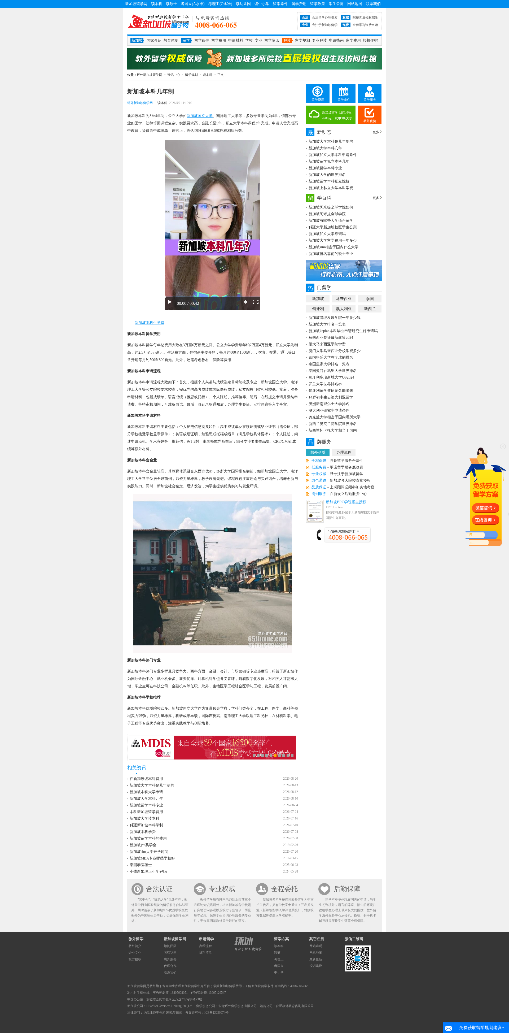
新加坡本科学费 (143, 832)
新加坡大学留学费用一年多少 (333, 240)
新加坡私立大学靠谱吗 (327, 234)
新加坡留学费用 (231, 986)
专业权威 (222, 888)
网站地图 (354, 4)
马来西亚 (344, 299)
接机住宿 (370, 40)
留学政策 (317, 4)
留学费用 (299, 4)
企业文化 (135, 952)
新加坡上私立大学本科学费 (331, 188)
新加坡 (318, 299)
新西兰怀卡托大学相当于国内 (333, 430)
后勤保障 (347, 888)
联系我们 (373, 4)
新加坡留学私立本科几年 (329, 161)
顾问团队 (170, 946)
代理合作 (170, 966)
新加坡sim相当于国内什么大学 (333, 247)
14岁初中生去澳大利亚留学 (331, 397)
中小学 (279, 972)
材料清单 (205, 952)
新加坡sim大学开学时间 (149, 852)
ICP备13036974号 (216, 1012)
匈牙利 (318, 309)
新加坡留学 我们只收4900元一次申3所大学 (337, 115)
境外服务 (170, 959)
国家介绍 (154, 40)
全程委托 (284, 888)
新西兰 (370, 309)
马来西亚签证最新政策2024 (331, 338)
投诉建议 (315, 966)
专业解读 (319, 40)
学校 (249, 40)
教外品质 (317, 452)
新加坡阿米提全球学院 (327, 214)
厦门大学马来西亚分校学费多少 (335, 351)
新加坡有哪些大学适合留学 (331, 221)
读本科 (156, 4)
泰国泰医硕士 (141, 865)
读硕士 (171, 4)
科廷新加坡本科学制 (146, 825)
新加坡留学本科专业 (146, 805)
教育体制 (171, 40)
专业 (258, 40)
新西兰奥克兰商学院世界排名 (333, 424)
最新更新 (315, 959)
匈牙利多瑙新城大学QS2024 (331, 377)
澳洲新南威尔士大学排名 (329, 404)
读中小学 (261, 4)
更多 (376, 132)
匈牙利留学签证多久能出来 (331, 391)
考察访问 (170, 952)
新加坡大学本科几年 (146, 799)
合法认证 (159, 888)
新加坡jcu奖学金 (143, 845)
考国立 (279, 966)
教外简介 (135, 946)
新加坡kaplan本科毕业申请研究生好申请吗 (343, 331)
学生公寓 (336, 4)
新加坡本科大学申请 (146, 792)
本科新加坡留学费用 (146, 812)
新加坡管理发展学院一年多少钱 (335, 318)
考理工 (279, 959)
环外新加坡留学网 (158, 21)
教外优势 (369, 121)
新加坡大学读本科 (144, 819)
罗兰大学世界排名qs (325, 384)
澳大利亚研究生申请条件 (329, 411)
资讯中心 (173, 75)
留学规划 (302, 40)
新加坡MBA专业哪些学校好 (152, 858)
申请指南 (336, 40)
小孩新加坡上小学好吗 (148, 872)
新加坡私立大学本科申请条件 (333, 155)
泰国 (370, 299)
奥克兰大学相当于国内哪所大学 (335, 417)
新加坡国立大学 (200, 116)
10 (292, 755)
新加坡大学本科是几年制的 (152, 785)
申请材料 (235, 40)
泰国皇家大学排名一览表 (329, 364)
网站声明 (315, 946)
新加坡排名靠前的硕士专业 (331, 254)
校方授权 (135, 959)
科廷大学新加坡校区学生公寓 (333, 227)
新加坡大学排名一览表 (327, 324)
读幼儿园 (243, 4)
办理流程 (343, 452)
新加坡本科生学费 (149, 323)
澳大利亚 (344, 309)
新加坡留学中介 (192, 986)
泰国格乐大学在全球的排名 (331, 357)
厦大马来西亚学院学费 (327, 344)
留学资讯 (271, 40)
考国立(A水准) (193, 4)
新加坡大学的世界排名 (327, 175)
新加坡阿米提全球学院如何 (331, 207)
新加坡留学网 (136, 4)
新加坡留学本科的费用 (148, 838)
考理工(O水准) (220, 4)
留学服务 (369, 100)
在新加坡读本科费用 (146, 779)
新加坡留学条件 (262, 986)
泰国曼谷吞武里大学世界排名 (333, 371)
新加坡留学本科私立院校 (329, 181)
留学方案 (281, 939)
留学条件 (280, 4)
